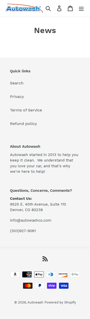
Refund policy (23, 123)
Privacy (17, 96)
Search (17, 83)
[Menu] (81, 8)
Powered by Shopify (60, 302)
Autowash (35, 302)
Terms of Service (26, 110)
